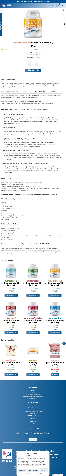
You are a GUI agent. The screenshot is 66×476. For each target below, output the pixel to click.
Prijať (43, 470)
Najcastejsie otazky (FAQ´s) (33, 428)
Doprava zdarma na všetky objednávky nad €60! (35, 1)
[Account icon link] (53, 5)
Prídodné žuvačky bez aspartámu (33, 394)
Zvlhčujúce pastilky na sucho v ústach (33, 396)
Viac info (55, 374)
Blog (33, 425)
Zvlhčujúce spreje (33, 398)
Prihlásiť (33, 439)
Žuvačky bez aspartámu (33, 400)
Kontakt (33, 427)
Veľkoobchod (33, 406)
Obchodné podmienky (33, 407)
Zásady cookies (25, 473)
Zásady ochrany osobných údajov (36, 473)
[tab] (2, 79)
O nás (33, 423)
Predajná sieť (33, 421)
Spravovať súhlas (57, 475)
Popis (2, 79)
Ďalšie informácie (10, 79)
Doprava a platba (33, 409)
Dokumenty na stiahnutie (33, 415)
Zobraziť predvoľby (33, 470)
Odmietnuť (22, 470)
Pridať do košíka (33, 70)
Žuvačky (33, 392)
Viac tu (54, 457)
